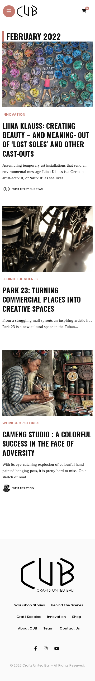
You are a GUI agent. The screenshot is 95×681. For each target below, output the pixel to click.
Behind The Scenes (20, 279)
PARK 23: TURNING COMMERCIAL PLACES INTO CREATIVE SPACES (41, 299)
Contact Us (70, 628)
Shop (76, 616)
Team (48, 628)
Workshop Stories (21, 423)
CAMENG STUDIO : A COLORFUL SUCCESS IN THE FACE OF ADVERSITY (46, 443)
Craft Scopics (28, 616)
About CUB (27, 628)
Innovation (13, 114)
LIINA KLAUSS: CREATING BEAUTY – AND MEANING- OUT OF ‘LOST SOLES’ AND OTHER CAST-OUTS (45, 139)
